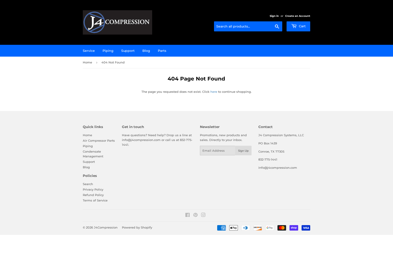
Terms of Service (95, 200)
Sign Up (243, 150)
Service (89, 51)
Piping (108, 51)
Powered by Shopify (137, 227)
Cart (302, 26)
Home (87, 62)
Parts (162, 51)
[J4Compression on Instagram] (203, 215)
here (213, 91)
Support (128, 51)
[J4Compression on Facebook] (187, 215)
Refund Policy (93, 195)
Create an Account (297, 16)
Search (88, 184)
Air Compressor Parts (99, 140)
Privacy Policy (93, 189)
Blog (146, 51)
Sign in (274, 16)
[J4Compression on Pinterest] (195, 215)
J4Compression (106, 227)
